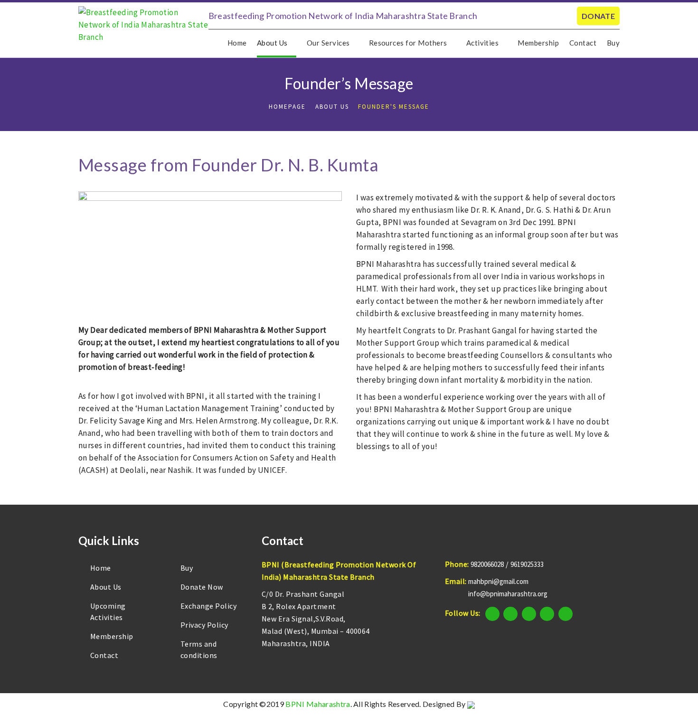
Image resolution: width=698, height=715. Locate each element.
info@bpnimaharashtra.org (507, 593)
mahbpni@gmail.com (498, 581)
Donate (598, 15)
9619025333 (527, 564)
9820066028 (487, 564)
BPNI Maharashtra (317, 703)
